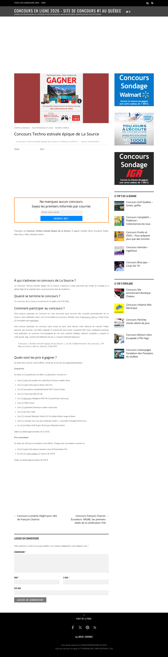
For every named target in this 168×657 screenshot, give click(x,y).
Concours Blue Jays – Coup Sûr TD (137, 264)
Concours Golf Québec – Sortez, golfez (139, 203)
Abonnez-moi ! (61, 218)
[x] (80, 627)
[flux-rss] (95, 627)
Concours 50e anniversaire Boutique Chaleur (138, 293)
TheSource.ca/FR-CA (69, 141)
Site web (17, 588)
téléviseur (27, 398)
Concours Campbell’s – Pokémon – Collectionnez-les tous (138, 220)
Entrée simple (62, 128)
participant (34, 320)
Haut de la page (84, 618)
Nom (16, 577)
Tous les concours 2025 (26, 3)
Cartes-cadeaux (22, 128)
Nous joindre (85, 636)
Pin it (42, 149)
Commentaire (20, 551)
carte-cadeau (32, 454)
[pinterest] (87, 627)
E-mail (66, 577)
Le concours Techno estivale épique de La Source (37, 141)
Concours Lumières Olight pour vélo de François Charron (35, 517)
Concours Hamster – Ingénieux (137, 249)
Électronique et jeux (42, 128)
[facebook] (73, 627)
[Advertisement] (84, 41)
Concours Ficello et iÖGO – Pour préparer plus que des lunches (138, 236)
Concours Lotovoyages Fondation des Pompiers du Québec (139, 353)
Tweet (16, 149)
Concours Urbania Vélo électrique (139, 306)
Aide (43, 3)
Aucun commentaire (90, 141)
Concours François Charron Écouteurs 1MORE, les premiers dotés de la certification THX (90, 519)
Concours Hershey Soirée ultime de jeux (137, 321)
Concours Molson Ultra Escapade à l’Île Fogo (139, 336)
